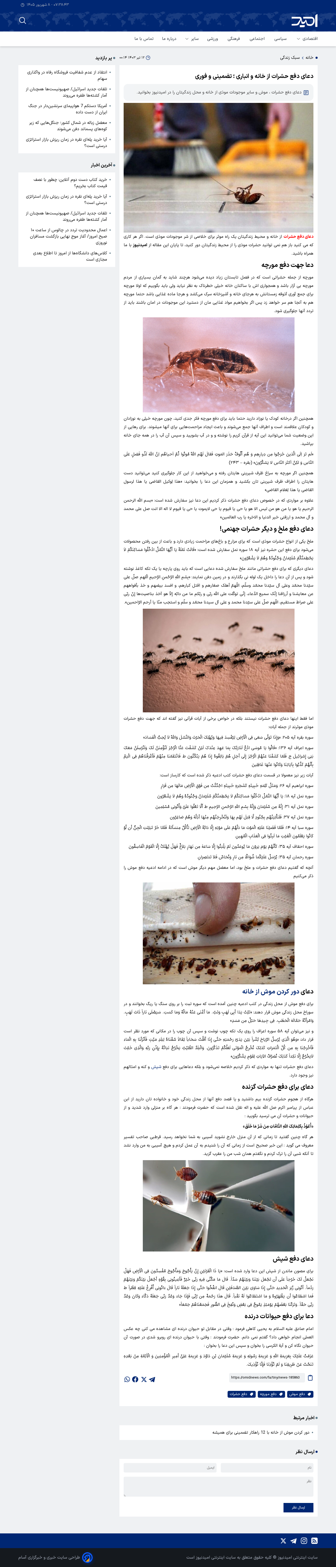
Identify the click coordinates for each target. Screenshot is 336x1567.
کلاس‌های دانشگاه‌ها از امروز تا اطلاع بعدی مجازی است (70, 256)
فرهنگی (234, 39)
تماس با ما (144, 39)
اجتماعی (258, 39)
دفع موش (297, 1394)
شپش (156, 1067)
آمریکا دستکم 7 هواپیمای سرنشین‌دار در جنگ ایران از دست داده (67, 109)
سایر (195, 39)
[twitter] (143, 1378)
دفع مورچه (268, 1394)
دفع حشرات (238, 1394)
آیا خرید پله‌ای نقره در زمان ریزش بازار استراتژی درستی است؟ (66, 142)
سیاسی (281, 39)
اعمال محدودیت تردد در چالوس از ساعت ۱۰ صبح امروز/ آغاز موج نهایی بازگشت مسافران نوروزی (68, 236)
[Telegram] (293, 1541)
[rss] (314, 1541)
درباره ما (169, 39)
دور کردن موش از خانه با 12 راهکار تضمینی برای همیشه (260, 1432)
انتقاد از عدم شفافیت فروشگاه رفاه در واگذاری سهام (67, 75)
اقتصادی (310, 39)
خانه (309, 58)
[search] (22, 20)
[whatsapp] (127, 1378)
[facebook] (135, 1378)
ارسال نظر (298, 1507)
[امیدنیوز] (304, 20)
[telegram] (152, 1378)
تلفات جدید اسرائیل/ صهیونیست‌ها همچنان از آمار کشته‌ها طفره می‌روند (66, 92)
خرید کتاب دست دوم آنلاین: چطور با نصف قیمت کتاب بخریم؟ (70, 183)
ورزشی (213, 39)
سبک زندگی (290, 58)
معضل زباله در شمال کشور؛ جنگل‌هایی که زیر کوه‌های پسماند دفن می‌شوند (68, 126)
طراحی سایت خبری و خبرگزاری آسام (49, 1557)
